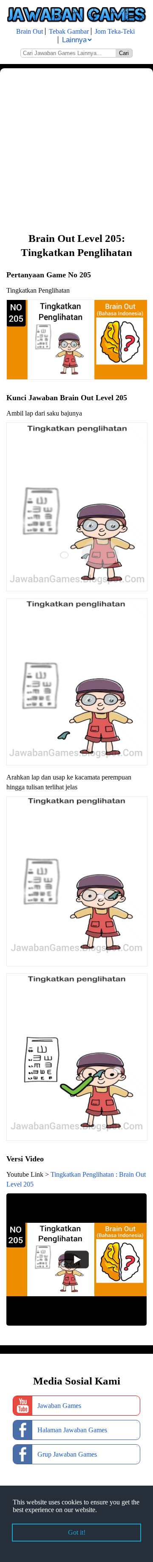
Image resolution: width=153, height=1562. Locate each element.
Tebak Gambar (69, 31)
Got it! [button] (76, 1532)
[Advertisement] (76, 149)
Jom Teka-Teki (115, 31)
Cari (124, 53)
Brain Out (29, 31)
